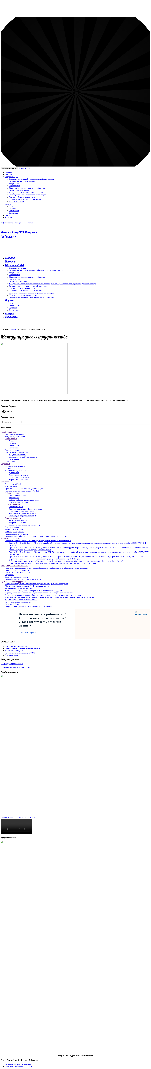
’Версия (9, 411)
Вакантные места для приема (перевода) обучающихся (32, 293)
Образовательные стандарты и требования (27, 188)
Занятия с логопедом (14, 650)
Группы (8, 204)
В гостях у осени (11, 655)
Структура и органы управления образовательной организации (36, 270)
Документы (14, 183)
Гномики (13, 206)
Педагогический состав (19, 190)
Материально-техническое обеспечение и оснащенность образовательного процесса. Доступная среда (52, 284)
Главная (8, 172)
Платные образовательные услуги (23, 197)
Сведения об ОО (14, 265)
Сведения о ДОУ (11, 177)
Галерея (8, 215)
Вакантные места (16, 201)
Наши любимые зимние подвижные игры (22, 648)
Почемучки (14, 211)
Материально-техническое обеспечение (26, 192)
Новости (8, 174)
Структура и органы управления (22, 181)
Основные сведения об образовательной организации (31, 179)
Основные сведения (17, 268)
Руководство (14, 279)
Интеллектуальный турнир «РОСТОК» (21, 653)
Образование (14, 186)
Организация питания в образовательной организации (32, 297)
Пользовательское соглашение (18, 1064)
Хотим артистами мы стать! (17, 646)
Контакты (9, 217)
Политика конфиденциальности (18, 1066)
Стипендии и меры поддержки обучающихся (28, 195)
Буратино (13, 208)
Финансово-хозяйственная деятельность (26, 199)
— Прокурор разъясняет (12, 664)
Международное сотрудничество (23, 295)
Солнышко (13, 213)
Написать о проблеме (29, 633)
